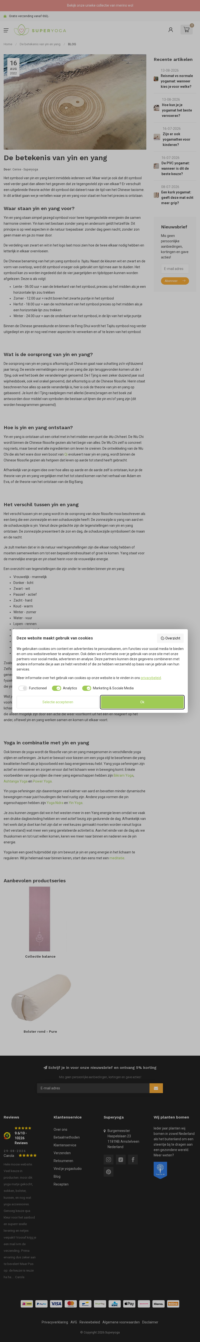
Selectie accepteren (57, 702)
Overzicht (172, 638)
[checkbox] (32, 688)
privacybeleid (151, 678)
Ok (142, 702)
